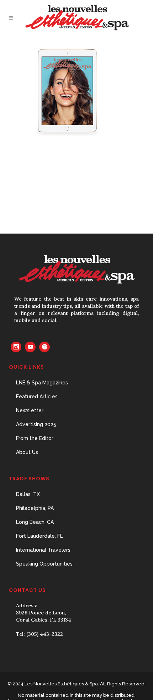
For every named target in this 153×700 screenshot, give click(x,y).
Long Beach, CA (35, 522)
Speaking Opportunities (44, 564)
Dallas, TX (28, 494)
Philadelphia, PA (35, 508)
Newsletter (29, 410)
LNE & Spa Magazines (42, 382)
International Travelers (43, 550)
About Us (27, 452)
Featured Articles (37, 396)
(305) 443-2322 (44, 634)
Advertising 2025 (36, 424)
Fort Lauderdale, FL (39, 536)
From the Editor (34, 438)
